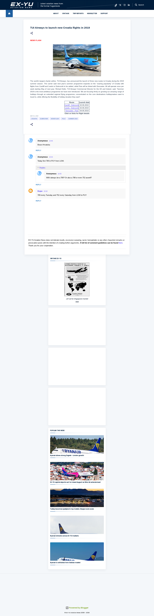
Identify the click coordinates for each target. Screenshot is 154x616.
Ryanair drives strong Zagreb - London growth (67, 455)
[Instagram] (124, 5)
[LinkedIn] (129, 5)
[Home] (9, 13)
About (56, 13)
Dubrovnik (44, 118)
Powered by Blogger (78, 607)
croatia (34, 118)
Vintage (65, 13)
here (120, 243)
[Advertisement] (77, 326)
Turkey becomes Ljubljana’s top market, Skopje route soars (72, 509)
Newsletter (92, 13)
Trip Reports (78, 13)
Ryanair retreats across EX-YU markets (64, 536)
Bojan (40, 191)
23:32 (46, 191)
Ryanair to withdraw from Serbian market (65, 563)
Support (104, 13)
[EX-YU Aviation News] (21, 5)
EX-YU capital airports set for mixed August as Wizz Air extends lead (75, 482)
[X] (120, 5)
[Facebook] (116, 5)
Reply (38, 150)
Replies (42, 168)
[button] (31, 33)
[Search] (136, 5)
